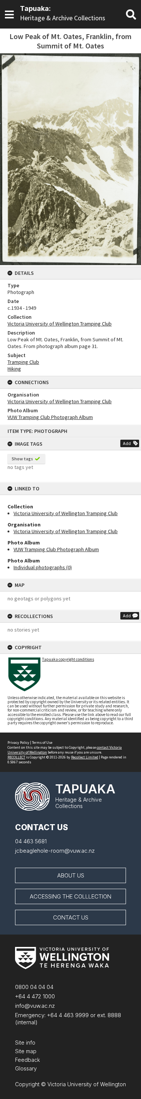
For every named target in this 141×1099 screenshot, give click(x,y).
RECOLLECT (16, 757)
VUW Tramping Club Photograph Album (56, 549)
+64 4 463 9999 (67, 1015)
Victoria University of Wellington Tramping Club (66, 513)
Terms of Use (42, 742)
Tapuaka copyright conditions (68, 659)
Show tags (22, 458)
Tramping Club (23, 362)
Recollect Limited (84, 757)
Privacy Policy (18, 742)
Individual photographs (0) (43, 567)
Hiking (14, 368)
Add (127, 443)
